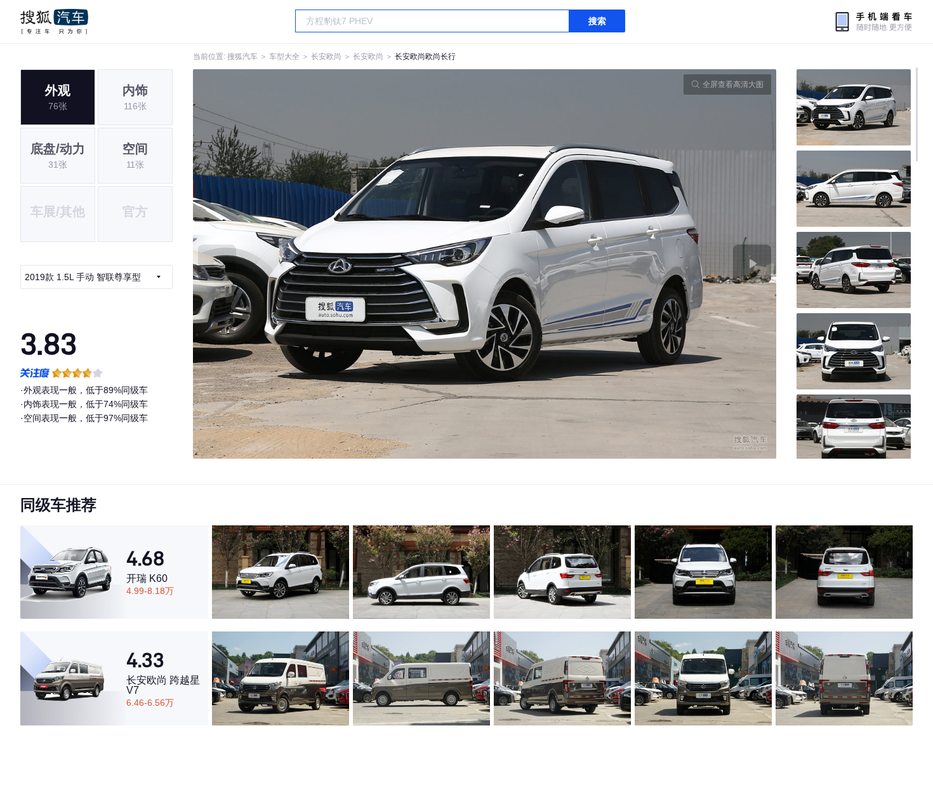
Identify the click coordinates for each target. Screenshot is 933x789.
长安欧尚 (326, 56)
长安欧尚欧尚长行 (425, 56)
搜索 (597, 21)
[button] (339, 264)
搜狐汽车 (54, 21)
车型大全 (284, 56)
